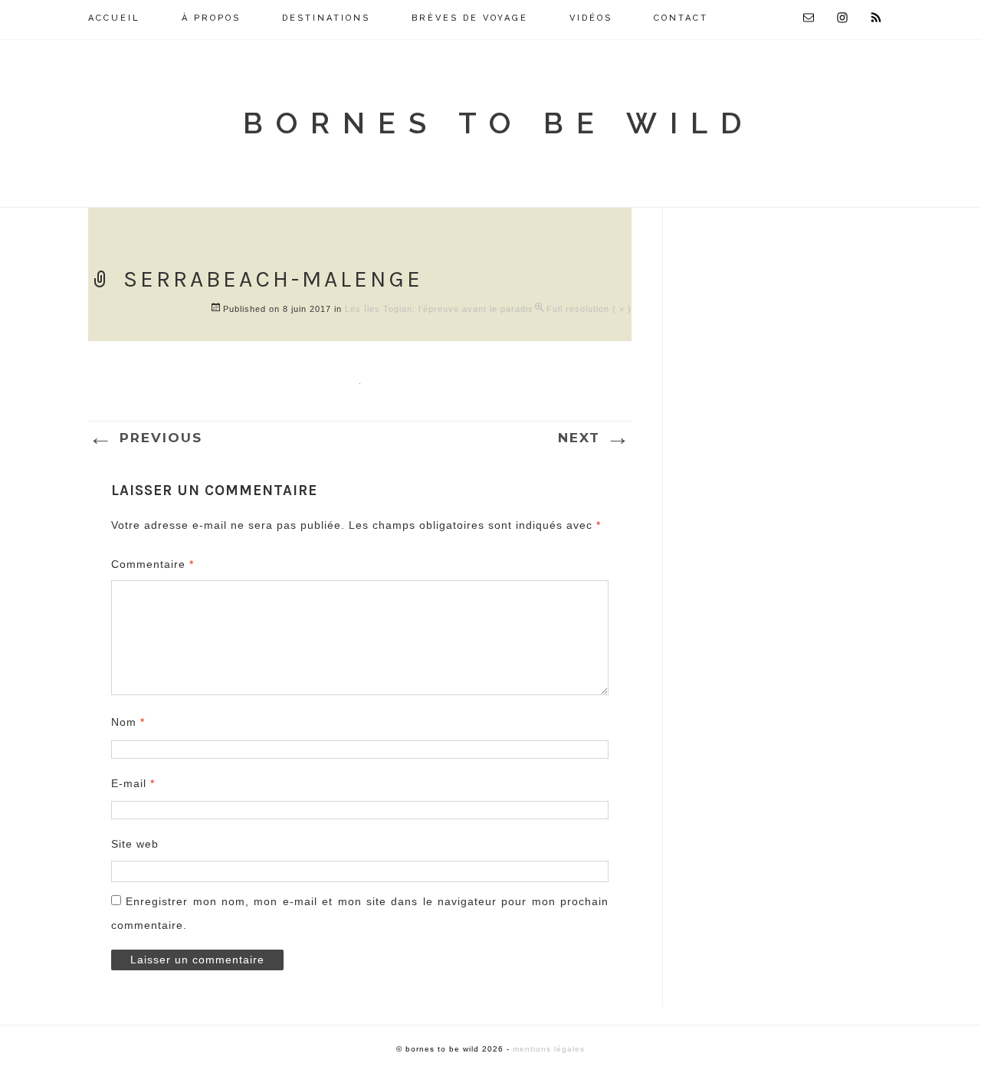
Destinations (326, 18)
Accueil (114, 18)
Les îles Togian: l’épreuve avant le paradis (439, 308)
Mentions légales (549, 1049)
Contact (681, 18)
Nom (128, 722)
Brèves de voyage (470, 18)
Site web (135, 844)
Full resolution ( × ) (589, 308)
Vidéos (590, 18)
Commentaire (152, 564)
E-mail (133, 783)
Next (595, 437)
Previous (145, 437)
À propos (211, 18)
